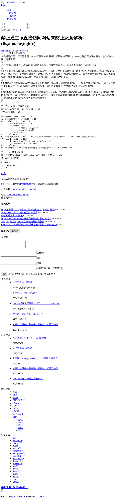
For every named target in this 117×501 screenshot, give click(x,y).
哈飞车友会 (18, 414)
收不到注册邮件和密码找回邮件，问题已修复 (35, 324)
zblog (17, 456)
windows (11, 194)
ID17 (20, 430)
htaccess (18, 463)
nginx (24, 194)
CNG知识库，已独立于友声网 (28, 378)
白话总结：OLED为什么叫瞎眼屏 (29, 338)
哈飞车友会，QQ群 (22, 348)
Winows (16, 403)
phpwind (18, 458)
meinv (17, 474)
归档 (15, 417)
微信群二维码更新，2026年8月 (28, 314)
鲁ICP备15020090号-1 (14, 487)
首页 (9, 10)
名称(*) (40, 252)
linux (16, 438)
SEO (15, 405)
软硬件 (16, 411)
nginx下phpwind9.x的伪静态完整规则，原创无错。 (26, 218)
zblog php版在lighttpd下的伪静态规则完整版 (22, 221)
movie (17, 468)
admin (4, 50)
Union (15, 408)
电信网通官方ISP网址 (12, 215)
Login (4, 5)
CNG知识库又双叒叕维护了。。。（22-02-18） (36, 303)
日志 (15, 391)
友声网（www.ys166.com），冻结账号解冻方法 (36, 358)
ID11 (20, 420)
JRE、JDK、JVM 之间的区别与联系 (19, 212)
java (16, 479)
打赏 (3, 173)
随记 (15, 394)
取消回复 (15, 231)
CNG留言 (11, 16)
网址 (39, 263)
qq (15, 466)
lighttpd (18, 440)
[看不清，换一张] (46, 268)
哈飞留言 (11, 19)
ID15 (20, 425)
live (16, 471)
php (16, 476)
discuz (17, 461)
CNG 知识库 (19, 400)
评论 (4, 274)
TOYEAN (41, 496)
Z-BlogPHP (19, 496)
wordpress (19, 453)
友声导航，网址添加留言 (25, 293)
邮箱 (39, 258)
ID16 (20, 427)
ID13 (20, 422)
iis (28, 194)
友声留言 (11, 13)
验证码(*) (59, 268)
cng (16, 481)
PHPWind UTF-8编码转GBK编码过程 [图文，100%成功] (29, 224)
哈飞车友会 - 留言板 (23, 282)
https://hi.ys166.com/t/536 (24, 189)
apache (18, 194)
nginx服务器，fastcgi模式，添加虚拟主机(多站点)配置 (28, 209)
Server (22, 30)
